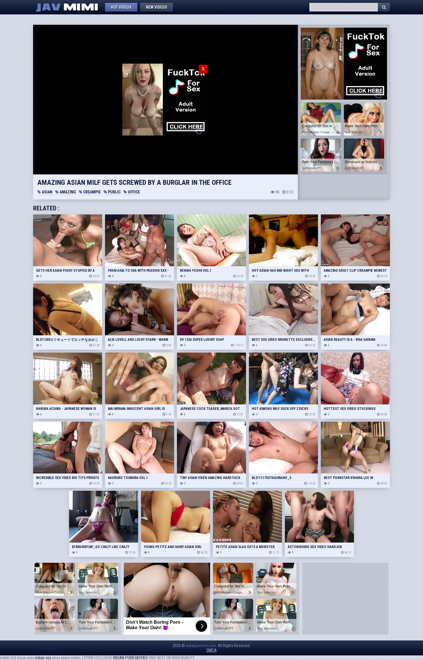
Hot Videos (121, 7)
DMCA (212, 650)
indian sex (43, 657)
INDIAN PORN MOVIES (130, 657)
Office (133, 192)
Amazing (67, 192)
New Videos (156, 7)
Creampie (91, 192)
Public (114, 192)
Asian (46, 192)
